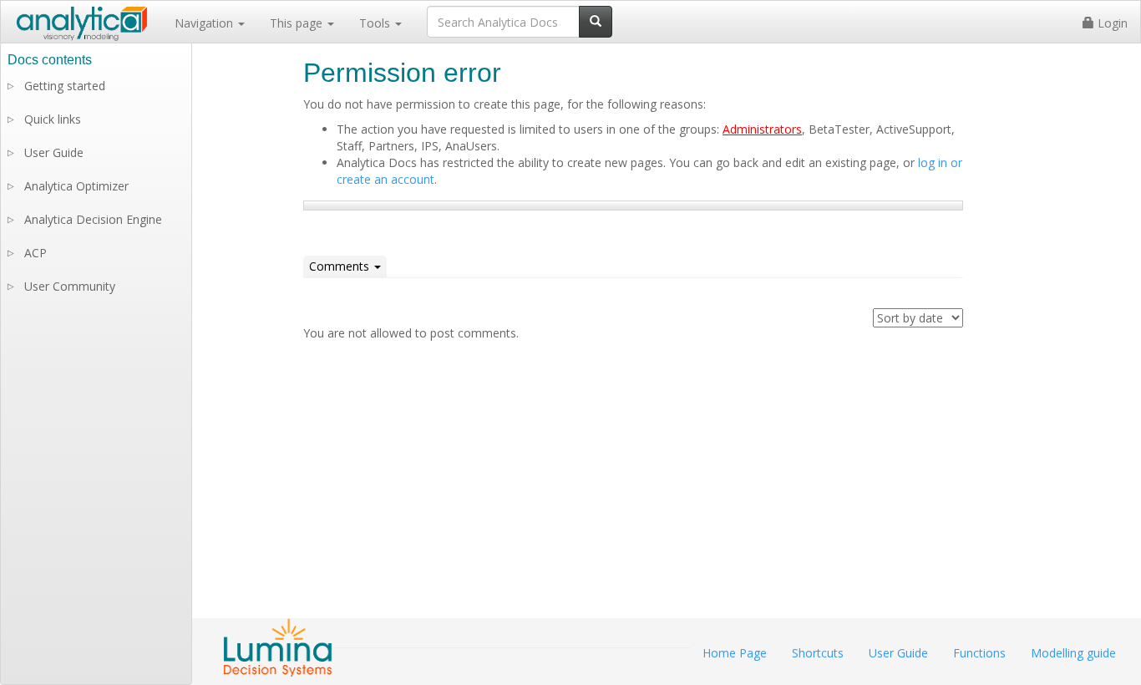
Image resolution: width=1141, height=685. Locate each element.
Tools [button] (376, 23)
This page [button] (298, 23)
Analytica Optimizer (76, 186)
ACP (35, 253)
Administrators (762, 129)
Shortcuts (818, 653)
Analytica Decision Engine (93, 219)
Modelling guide (1073, 653)
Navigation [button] (205, 23)
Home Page (734, 653)
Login (1111, 23)
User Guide (54, 152)
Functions (979, 653)
